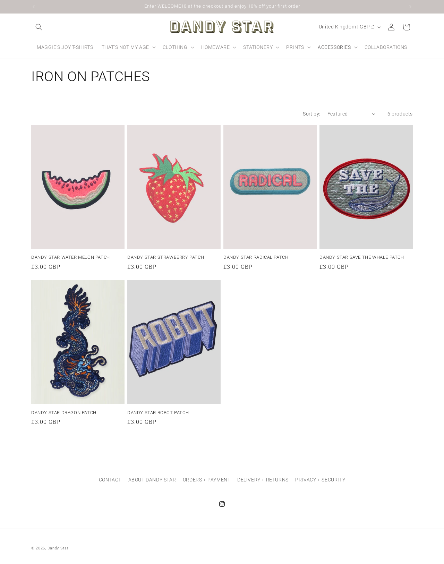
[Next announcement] (410, 6)
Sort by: (311, 114)
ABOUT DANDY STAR (152, 479)
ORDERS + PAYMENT (207, 479)
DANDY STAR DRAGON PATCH (63, 412)
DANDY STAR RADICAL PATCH (255, 257)
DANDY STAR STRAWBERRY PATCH (165, 257)
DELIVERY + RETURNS (263, 479)
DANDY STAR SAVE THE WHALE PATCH (361, 257)
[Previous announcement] (33, 6)
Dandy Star (58, 548)
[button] (38, 27)
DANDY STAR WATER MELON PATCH (70, 257)
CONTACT (110, 479)
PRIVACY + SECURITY (320, 479)
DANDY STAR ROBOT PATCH (158, 412)
